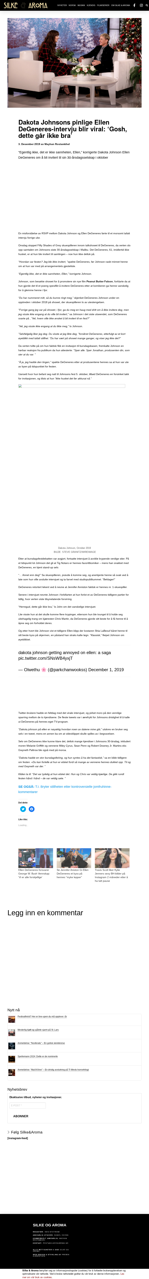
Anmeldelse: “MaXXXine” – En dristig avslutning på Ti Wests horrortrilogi (53, 1069)
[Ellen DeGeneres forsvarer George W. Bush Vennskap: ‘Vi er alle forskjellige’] (35, 858)
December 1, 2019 (106, 669)
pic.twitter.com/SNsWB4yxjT (45, 658)
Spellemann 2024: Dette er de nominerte (38, 1056)
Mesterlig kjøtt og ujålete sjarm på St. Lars (38, 1030)
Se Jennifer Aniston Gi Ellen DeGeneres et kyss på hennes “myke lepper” (72, 873)
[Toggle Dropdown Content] (147, 5)
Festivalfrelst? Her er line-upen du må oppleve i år (42, 1016)
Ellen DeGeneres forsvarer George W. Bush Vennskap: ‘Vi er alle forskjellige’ (34, 873)
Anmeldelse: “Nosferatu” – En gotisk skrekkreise (41, 1043)
